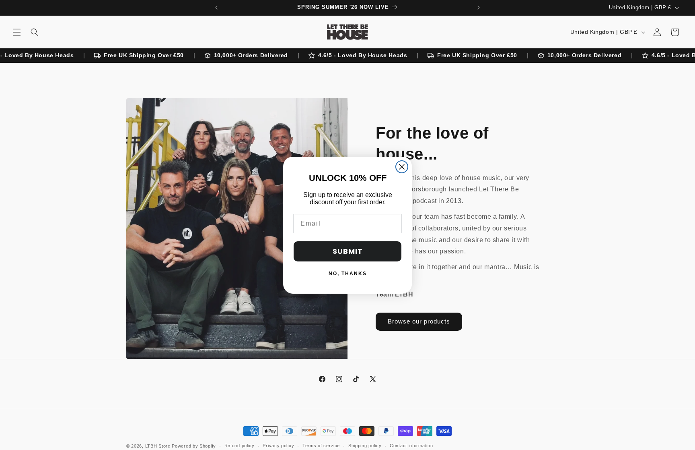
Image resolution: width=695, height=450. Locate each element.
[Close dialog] (402, 167)
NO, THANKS (348, 273)
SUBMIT (348, 251)
